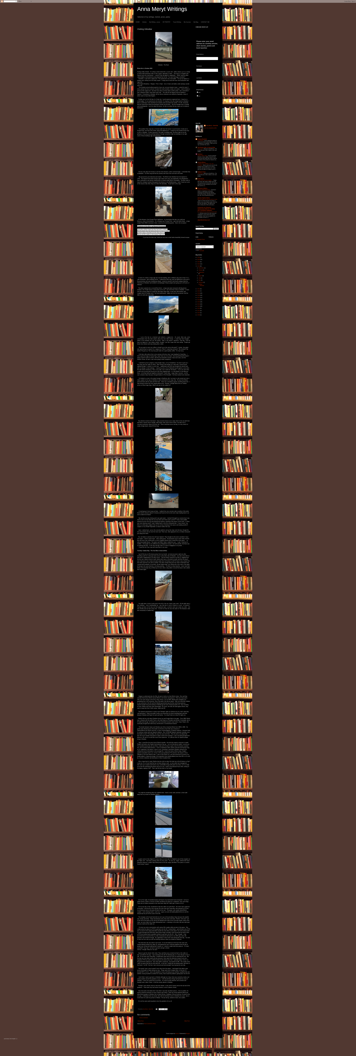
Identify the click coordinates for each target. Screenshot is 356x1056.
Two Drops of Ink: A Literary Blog (206, 147)
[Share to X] (163, 1009)
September (201, 272)
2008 (198, 315)
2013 (198, 306)
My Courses (187, 22)
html (199, 92)
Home (163, 1021)
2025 (198, 259)
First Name (199, 66)
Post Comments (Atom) (150, 1023)
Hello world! (200, 148)
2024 (198, 261)
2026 (198, 257)
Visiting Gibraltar (201, 285)
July (200, 278)
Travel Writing (177, 22)
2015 (198, 301)
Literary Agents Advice (204, 198)
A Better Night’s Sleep (202, 155)
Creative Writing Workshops (204, 189)
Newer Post (141, 1021)
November (201, 268)
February (201, 282)
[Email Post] (156, 1009)
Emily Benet (201, 178)
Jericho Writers (202, 162)
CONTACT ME (205, 22)
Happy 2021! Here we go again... (205, 180)
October (201, 270)
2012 (198, 308)
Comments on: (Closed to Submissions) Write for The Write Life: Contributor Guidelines (206, 209)
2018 (198, 295)
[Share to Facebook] (165, 1009)
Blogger (188, 1033)
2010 (198, 312)
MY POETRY (166, 22)
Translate (201, 250)
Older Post (187, 1021)
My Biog (195, 22)
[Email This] (159, 1009)
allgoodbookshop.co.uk (204, 220)
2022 (198, 266)
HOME (138, 22)
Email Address (200, 54)
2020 (198, 291)
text (199, 96)
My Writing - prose (154, 22)
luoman (177, 1033)
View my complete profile (210, 128)
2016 (198, 299)
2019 (198, 293)
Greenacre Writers (202, 188)
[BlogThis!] (161, 1009)
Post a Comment (144, 1017)
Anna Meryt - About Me (212, 125)
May (200, 280)
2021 (198, 289)
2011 (198, 310)
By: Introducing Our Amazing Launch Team (207, 211)
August (200, 275)
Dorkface (200, 154)
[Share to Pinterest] (167, 1009)
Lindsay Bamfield (202, 139)
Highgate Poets (202, 172)
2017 (198, 297)
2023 (198, 264)
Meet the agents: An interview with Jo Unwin (207, 199)
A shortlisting (200, 140)
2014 (198, 304)
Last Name (199, 78)
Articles (144, 22)
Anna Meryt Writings (162, 9)
